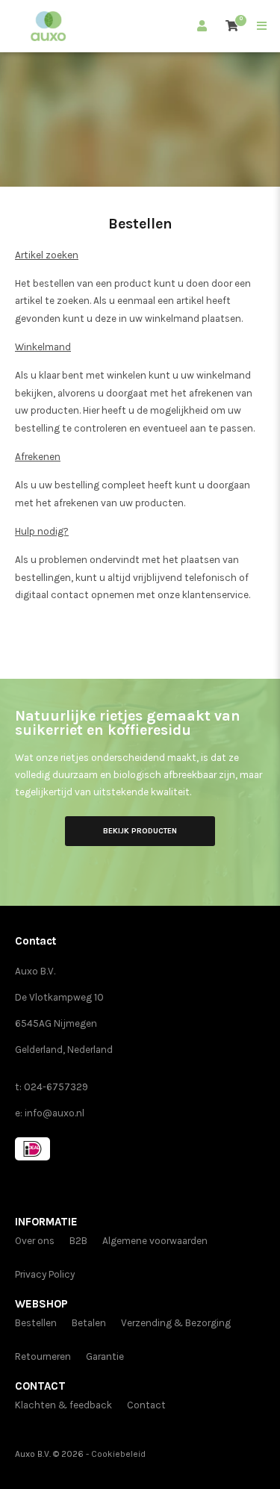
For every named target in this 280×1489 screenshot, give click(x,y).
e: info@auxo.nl (49, 1113)
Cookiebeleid (118, 1454)
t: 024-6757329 (51, 1086)
